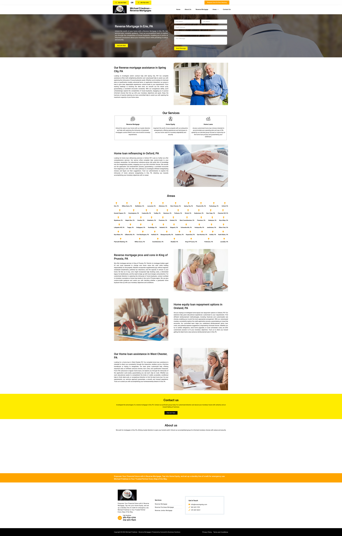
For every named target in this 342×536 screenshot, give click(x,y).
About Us (188, 9)
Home (178, 9)
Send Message (181, 48)
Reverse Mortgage (202, 9)
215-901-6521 (129, 520)
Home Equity (170, 124)
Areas (215, 9)
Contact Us (227, 9)
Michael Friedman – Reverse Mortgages (140, 9)
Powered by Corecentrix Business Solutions (166, 532)
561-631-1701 (129, 517)
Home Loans (208, 124)
